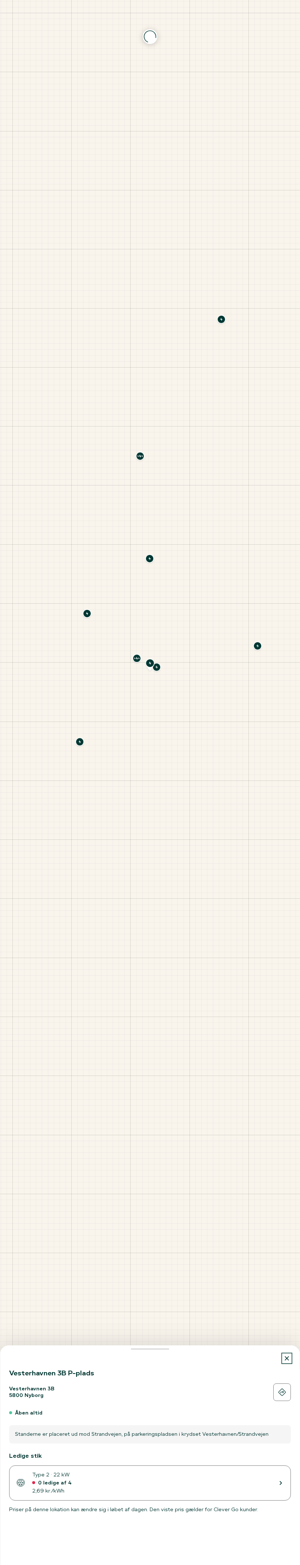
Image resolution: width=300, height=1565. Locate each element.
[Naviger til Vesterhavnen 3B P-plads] (282, 1392)
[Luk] (287, 1358)
